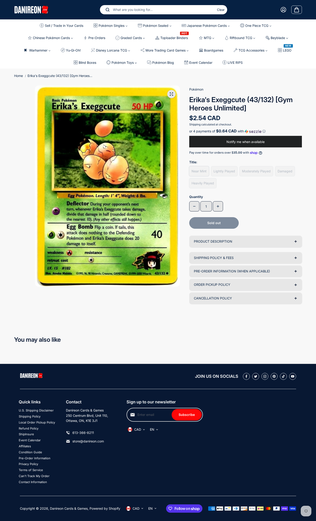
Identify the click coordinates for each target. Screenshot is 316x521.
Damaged (285, 171)
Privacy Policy (28, 464)
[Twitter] (255, 376)
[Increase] (218, 206)
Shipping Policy (29, 416)
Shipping (195, 124)
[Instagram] (264, 376)
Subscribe (187, 415)
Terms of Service (31, 470)
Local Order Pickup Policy (37, 422)
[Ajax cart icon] (296, 10)
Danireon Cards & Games (69, 508)
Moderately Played (256, 171)
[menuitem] (62, 25)
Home (18, 76)
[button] (245, 131)
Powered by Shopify (105, 508)
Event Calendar (30, 440)
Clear (221, 10)
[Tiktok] (283, 376)
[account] (283, 10)
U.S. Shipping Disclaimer (36, 410)
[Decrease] (194, 206)
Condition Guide (30, 452)
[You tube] (292, 376)
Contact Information (33, 482)
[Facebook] (246, 376)
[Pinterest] (274, 376)
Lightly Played (224, 171)
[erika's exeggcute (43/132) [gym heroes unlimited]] (171, 94)
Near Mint (199, 171)
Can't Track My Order (34, 476)
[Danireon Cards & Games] (31, 9)
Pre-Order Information (34, 458)
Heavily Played (203, 183)
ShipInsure (26, 434)
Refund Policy (28, 428)
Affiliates (25, 446)
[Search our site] (108, 10)
